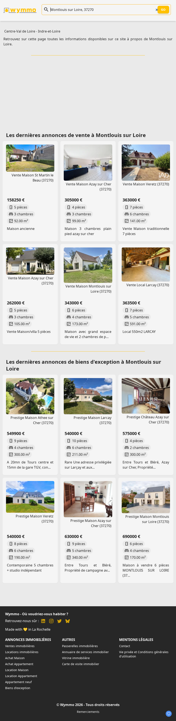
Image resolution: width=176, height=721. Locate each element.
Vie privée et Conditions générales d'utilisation (143, 654)
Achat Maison (15, 658)
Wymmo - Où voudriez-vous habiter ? (36, 614)
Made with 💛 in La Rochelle (27, 629)
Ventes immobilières (20, 646)
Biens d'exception (17, 688)
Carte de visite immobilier (80, 664)
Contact (124, 646)
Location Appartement (21, 676)
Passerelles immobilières (80, 646)
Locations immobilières (21, 652)
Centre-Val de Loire (19, 31)
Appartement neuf (18, 682)
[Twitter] (59, 621)
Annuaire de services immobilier (85, 652)
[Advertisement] (89, 92)
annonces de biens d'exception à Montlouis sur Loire (83, 365)
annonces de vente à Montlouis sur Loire (94, 135)
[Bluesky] (67, 621)
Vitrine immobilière (76, 658)
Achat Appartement (19, 664)
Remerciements (88, 712)
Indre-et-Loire (49, 31)
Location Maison (17, 670)
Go (163, 9)
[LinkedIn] (43, 621)
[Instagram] (51, 621)
